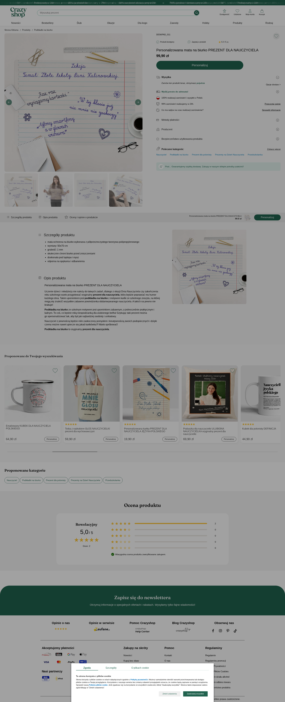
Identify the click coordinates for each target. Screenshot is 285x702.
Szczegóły (111, 668)
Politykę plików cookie (98, 685)
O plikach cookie (140, 668)
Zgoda (87, 668)
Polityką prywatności (139, 680)
